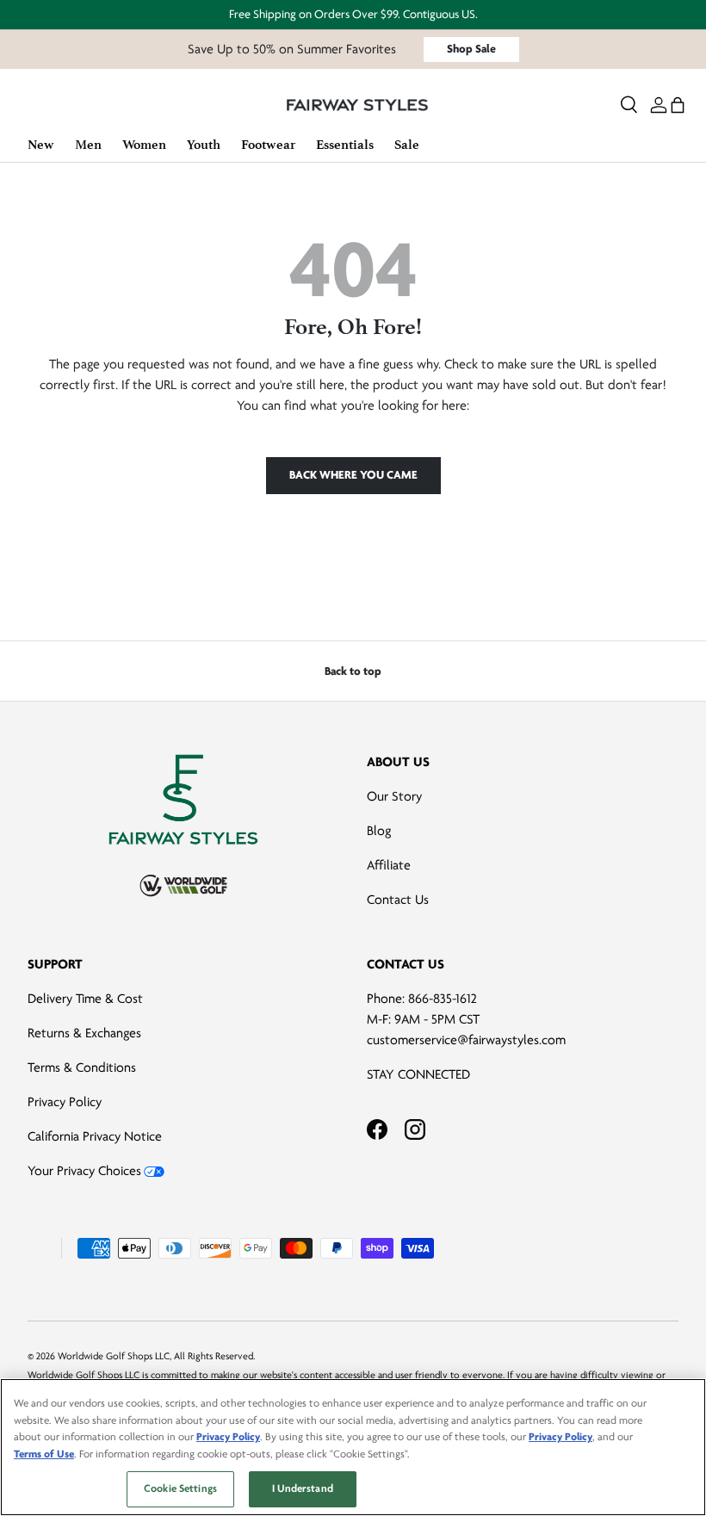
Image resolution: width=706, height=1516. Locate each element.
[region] (353, 1447)
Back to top (353, 671)
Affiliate (389, 865)
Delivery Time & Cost (85, 998)
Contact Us (398, 899)
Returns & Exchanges (84, 1033)
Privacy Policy (65, 1102)
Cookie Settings (180, 1488)
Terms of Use (44, 1454)
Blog (379, 830)
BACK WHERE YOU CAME (353, 474)
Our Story (394, 796)
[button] (677, 105)
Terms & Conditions (82, 1067)
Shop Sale (471, 48)
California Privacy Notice (95, 1136)
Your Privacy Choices (84, 1171)
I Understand (302, 1488)
